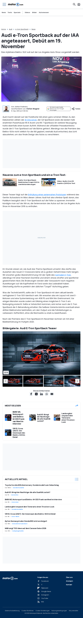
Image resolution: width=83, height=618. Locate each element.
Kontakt (69, 585)
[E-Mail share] (52, 394)
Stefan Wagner (32, 109)
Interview (15, 502)
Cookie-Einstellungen (43, 611)
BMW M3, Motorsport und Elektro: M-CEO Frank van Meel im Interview (33, 499)
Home (3, 29)
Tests (10, 12)
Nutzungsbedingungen (59, 611)
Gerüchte (14, 495)
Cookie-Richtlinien (28, 611)
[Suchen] (74, 4)
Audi (10, 29)
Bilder (34, 12)
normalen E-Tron (63, 275)
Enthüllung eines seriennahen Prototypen (47, 194)
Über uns (69, 577)
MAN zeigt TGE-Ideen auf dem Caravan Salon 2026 (25, 528)
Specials (17, 12)
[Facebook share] (31, 394)
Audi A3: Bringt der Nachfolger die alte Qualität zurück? (27, 492)
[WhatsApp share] (46, 394)
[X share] (36, 394)
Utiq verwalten (73, 611)
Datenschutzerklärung (12, 611)
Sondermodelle (18, 488)
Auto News (15, 516)
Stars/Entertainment (19, 524)
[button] (5, 381)
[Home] (16, 4)
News (4, 12)
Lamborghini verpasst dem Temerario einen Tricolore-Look (29, 507)
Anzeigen (69, 581)
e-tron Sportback (21, 29)
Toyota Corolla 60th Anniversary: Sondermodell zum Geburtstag (32, 485)
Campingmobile (18, 531)
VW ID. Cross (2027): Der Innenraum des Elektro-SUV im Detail (30, 514)
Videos (27, 12)
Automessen (44, 12)
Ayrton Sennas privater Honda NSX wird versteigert (26, 521)
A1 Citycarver (31, 120)
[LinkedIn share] (41, 394)
